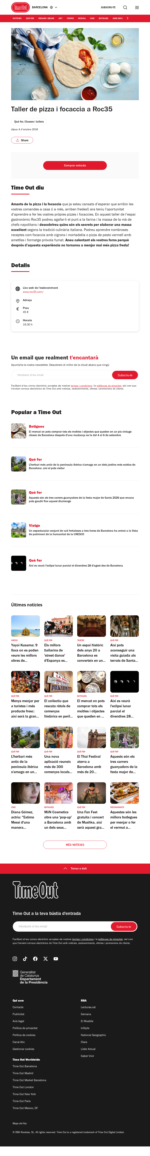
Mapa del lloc (20, 1124)
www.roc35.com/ (33, 292)
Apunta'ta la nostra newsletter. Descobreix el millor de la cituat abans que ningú (60, 365)
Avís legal (18, 1021)
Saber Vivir (87, 1056)
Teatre (70, 19)
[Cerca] (125, 7)
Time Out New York (24, 1094)
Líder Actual (88, 1049)
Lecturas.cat (88, 1007)
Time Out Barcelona (25, 1066)
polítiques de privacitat (109, 386)
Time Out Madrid (23, 1073)
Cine (92, 19)
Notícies (17, 19)
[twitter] (45, 959)
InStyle (85, 1028)
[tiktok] (25, 959)
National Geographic (93, 1035)
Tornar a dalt (79, 868)
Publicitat (18, 1014)
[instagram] (15, 959)
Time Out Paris (22, 1101)
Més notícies (75, 845)
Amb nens (118, 19)
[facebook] (35, 959)
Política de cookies (24, 1035)
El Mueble (87, 1021)
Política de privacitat (25, 1028)
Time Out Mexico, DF (25, 1108)
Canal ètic (19, 1042)
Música (82, 19)
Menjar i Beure (46, 19)
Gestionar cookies (23, 1049)
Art (60, 19)
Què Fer (30, 19)
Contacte (18, 1007)
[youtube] (56, 959)
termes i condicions (81, 386)
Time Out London (23, 1087)
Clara (84, 1042)
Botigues (103, 19)
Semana (86, 1014)
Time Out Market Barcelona (29, 1080)
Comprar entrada (75, 165)
